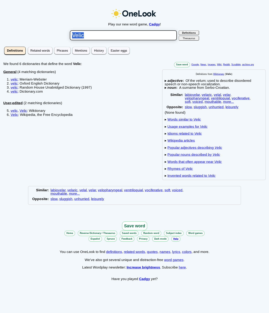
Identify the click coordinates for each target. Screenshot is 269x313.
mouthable (213, 102)
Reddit (226, 64)
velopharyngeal (197, 98)
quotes (152, 252)
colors (187, 252)
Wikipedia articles (181, 140)
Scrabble (236, 64)
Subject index (174, 233)
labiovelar (192, 95)
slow (188, 107)
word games (174, 260)
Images (212, 64)
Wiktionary (218, 74)
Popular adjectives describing (194, 148)
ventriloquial (220, 98)
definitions (114, 252)
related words (134, 252)
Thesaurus (189, 38)
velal (217, 95)
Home (69, 233)
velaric (207, 95)
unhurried (216, 107)
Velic (23, 111)
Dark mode (160, 238)
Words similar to (184, 119)
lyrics (176, 252)
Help (175, 238)
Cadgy (154, 24)
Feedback (127, 238)
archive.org (248, 64)
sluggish (200, 107)
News (203, 64)
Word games (195, 233)
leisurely (231, 107)
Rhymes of (180, 169)
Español (95, 238)
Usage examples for (187, 126)
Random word (151, 233)
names (165, 252)
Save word (182, 64)
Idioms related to (184, 133)
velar (226, 95)
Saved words (129, 233)
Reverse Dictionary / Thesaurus (97, 233)
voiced (197, 102)
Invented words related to (191, 176)
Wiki (219, 64)
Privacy (143, 238)
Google (195, 64)
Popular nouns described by (193, 154)
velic (14, 79)
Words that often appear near (194, 162)
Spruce (111, 238)
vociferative (241, 98)
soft (187, 102)
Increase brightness (143, 267)
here (182, 267)
